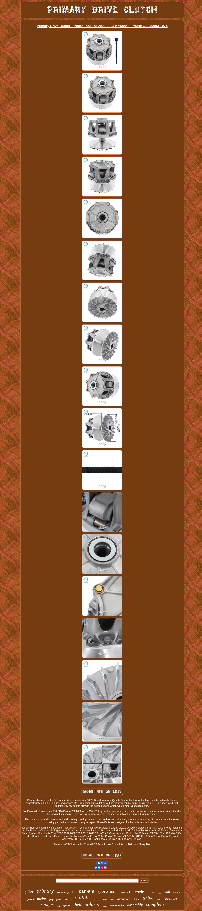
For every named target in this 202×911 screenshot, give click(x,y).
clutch (82, 897)
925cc (136, 899)
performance (96, 900)
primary (45, 891)
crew (105, 899)
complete (155, 904)
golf (51, 899)
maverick (151, 892)
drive (148, 898)
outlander (123, 899)
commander (117, 905)
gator (59, 899)
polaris (92, 904)
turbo (41, 898)
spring (67, 905)
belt (78, 904)
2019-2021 (170, 899)
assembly (135, 904)
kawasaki (126, 892)
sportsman (107, 891)
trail (158, 899)
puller (29, 892)
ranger (47, 904)
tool (167, 892)
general (30, 899)
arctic (139, 892)
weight (176, 892)
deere (112, 899)
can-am (86, 891)
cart (58, 906)
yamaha (68, 899)
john (159, 893)
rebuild (104, 906)
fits (74, 892)
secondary (63, 892)
